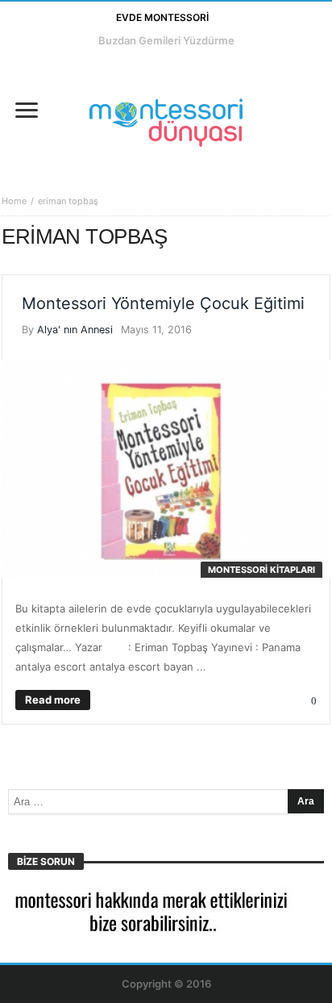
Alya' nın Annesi (75, 330)
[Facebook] (15, 71)
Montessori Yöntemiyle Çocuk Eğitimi (163, 303)
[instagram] (74, 71)
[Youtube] (45, 71)
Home (14, 201)
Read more (53, 699)
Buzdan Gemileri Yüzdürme (166, 40)
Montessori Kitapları (261, 569)
